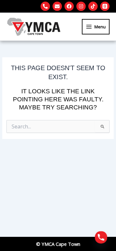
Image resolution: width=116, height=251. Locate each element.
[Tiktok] (93, 6)
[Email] (57, 6)
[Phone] (45, 6)
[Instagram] (81, 6)
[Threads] (105, 6)
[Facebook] (69, 6)
